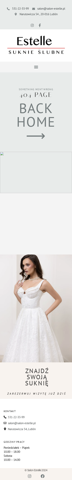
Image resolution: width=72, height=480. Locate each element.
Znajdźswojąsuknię (37, 377)
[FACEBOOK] (42, 476)
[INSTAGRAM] (32, 25)
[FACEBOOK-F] (39, 25)
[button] (36, 67)
